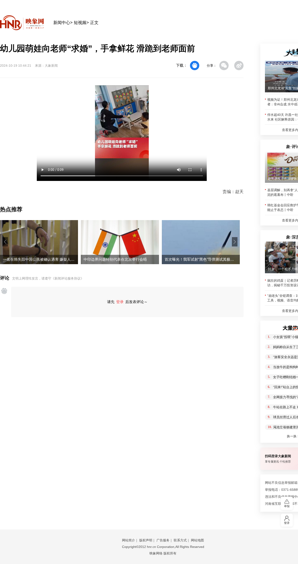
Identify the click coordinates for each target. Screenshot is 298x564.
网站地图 (197, 540)
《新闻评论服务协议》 (67, 278)
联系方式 (180, 540)
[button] (5, 241)
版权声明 (145, 540)
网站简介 (128, 540)
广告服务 (162, 540)
